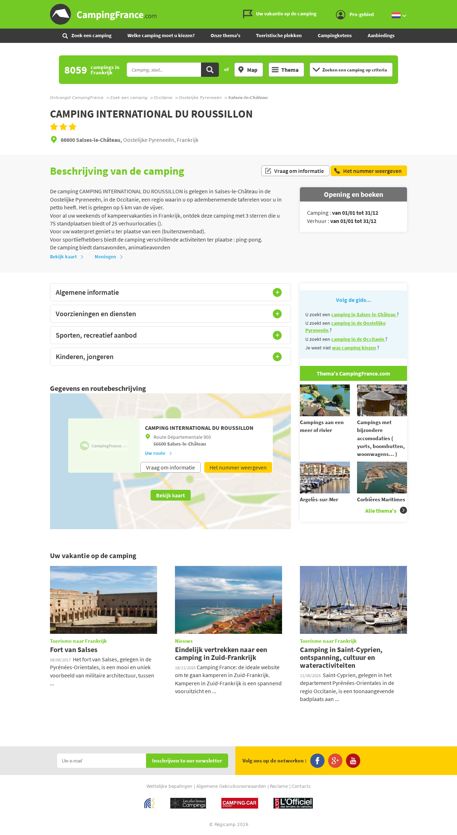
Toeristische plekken (279, 35)
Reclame (279, 786)
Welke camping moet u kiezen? (161, 35)
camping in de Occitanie (358, 339)
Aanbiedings (381, 35)
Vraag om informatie (299, 170)
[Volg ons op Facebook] (317, 761)
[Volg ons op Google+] (335, 761)
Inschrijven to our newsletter (187, 761)
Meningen (105, 256)
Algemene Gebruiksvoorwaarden (231, 786)
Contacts (301, 786)
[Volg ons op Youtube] (353, 761)
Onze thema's (225, 35)
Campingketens (335, 35)
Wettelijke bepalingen (169, 786)
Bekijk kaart (63, 256)
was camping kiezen (354, 347)
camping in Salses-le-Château (364, 314)
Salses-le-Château (186, 444)
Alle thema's (380, 510)
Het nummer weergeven (238, 467)
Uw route (155, 453)
